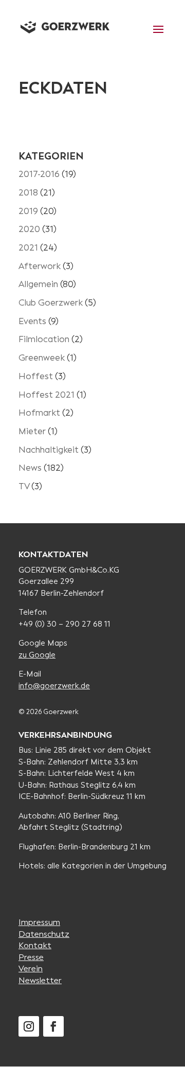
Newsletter (40, 980)
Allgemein (38, 284)
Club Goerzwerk (50, 303)
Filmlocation (43, 339)
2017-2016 (39, 174)
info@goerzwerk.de (54, 686)
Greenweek (41, 358)
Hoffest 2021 (46, 395)
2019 (28, 211)
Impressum (39, 922)
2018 (28, 193)
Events (32, 321)
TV (23, 486)
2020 (29, 229)
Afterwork (39, 266)
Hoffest (35, 376)
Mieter (32, 431)
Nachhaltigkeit (48, 450)
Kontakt (34, 945)
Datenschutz (43, 934)
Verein (30, 968)
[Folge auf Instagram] (28, 1026)
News (30, 468)
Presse (31, 957)
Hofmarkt (39, 413)
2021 (28, 248)
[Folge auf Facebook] (53, 1026)
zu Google (36, 655)
